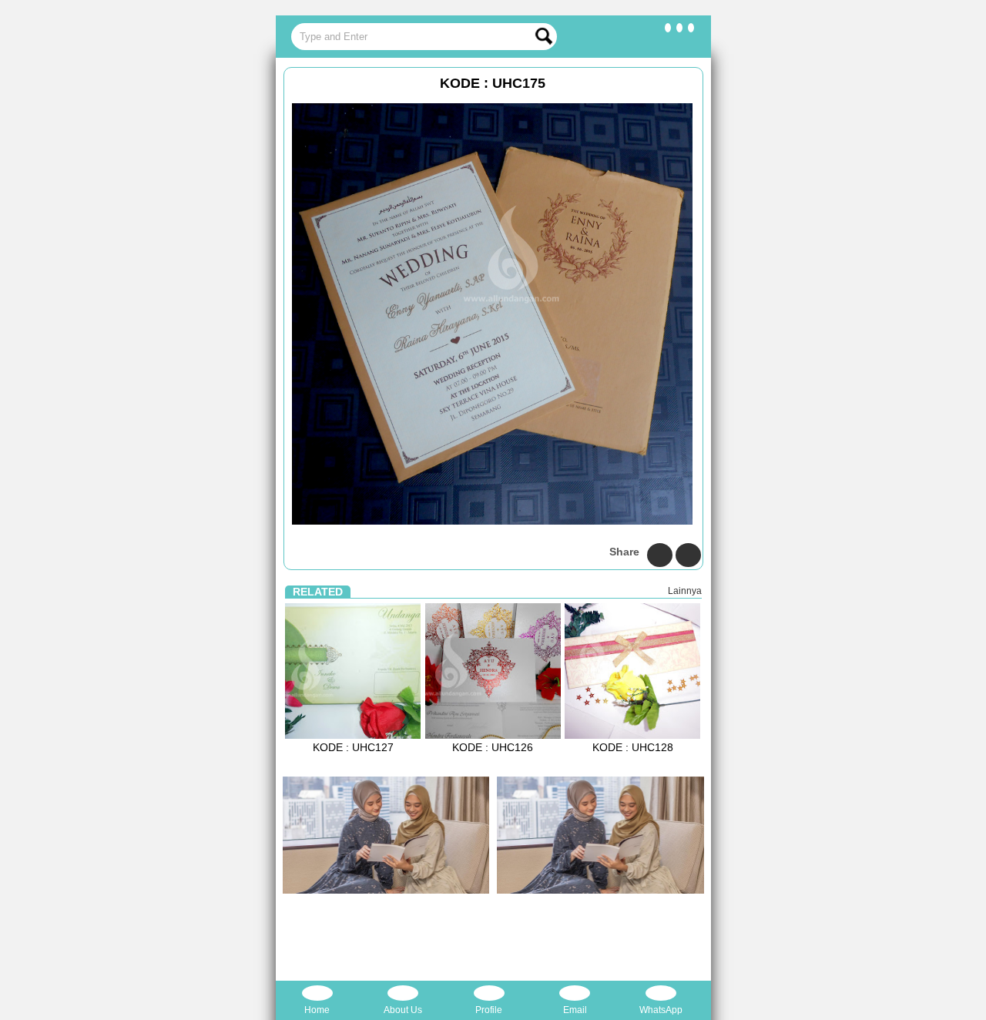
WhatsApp (660, 1010)
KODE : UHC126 (492, 747)
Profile (488, 1010)
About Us (403, 1010)
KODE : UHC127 (353, 747)
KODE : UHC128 (632, 747)
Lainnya (685, 590)
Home (317, 1010)
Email (575, 1010)
